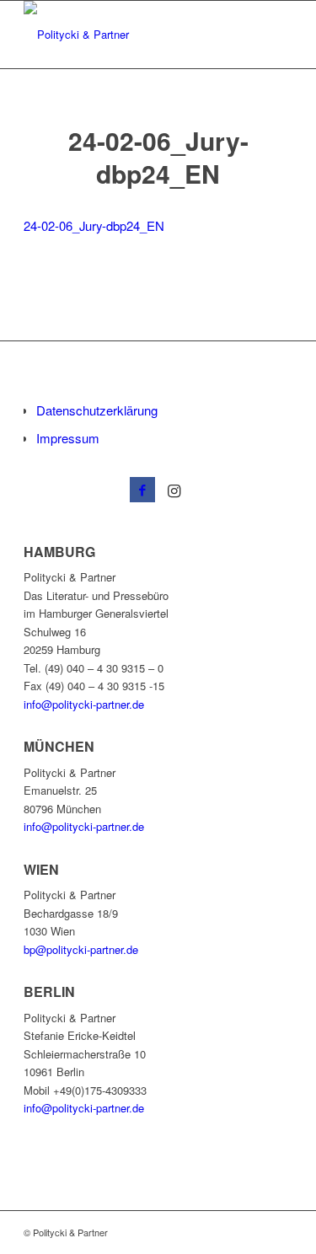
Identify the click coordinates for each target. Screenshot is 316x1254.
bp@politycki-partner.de (81, 949)
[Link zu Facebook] (142, 489)
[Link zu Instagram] (174, 489)
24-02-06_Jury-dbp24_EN (94, 225)
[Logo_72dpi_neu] (131, 34)
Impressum (67, 438)
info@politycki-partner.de (84, 704)
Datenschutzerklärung (97, 410)
